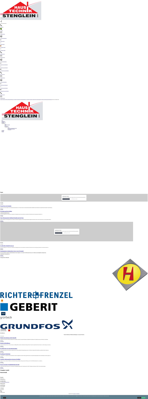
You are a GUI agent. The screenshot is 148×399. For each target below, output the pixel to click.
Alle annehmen (143, 397)
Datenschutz (77, 393)
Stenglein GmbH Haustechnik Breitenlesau (46, 99)
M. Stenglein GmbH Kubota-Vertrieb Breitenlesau (35, 99)
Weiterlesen (1, 215)
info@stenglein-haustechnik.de (5, 382)
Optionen (5, 397)
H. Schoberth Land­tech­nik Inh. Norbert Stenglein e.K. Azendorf (21, 99)
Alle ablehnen (139, 397)
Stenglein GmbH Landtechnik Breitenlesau (8, 99)
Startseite (1, 99)
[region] (74, 162)
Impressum (74, 393)
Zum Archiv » (2, 221)
